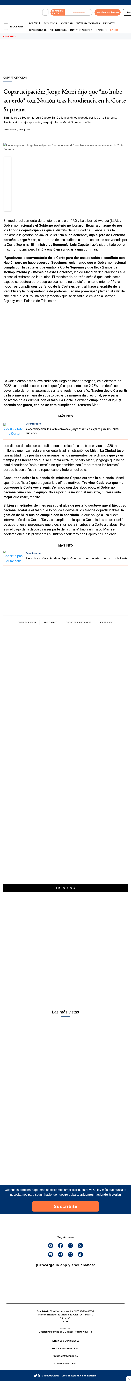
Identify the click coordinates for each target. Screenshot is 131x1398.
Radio (114, 29)
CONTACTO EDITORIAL (65, 1363)
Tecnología (58, 29)
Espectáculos (38, 29)
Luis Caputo (50, 622)
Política (34, 23)
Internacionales (88, 23)
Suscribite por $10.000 (108, 12)
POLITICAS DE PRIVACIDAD (65, 1348)
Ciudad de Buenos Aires (78, 622)
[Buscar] (45, 12)
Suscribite (65, 1206)
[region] (65, 63)
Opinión (101, 29)
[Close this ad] (128, 1378)
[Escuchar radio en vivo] (78, 12)
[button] (8, 161)
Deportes (109, 23)
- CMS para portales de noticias (69, 1375)
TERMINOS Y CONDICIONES (65, 1341)
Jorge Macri (106, 622)
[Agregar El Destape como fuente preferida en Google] (65, 136)
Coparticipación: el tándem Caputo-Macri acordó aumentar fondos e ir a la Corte (77, 558)
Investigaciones (81, 29)
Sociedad (67, 23)
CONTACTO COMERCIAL (65, 1356)
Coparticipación (27, 622)
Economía (50, 23)
